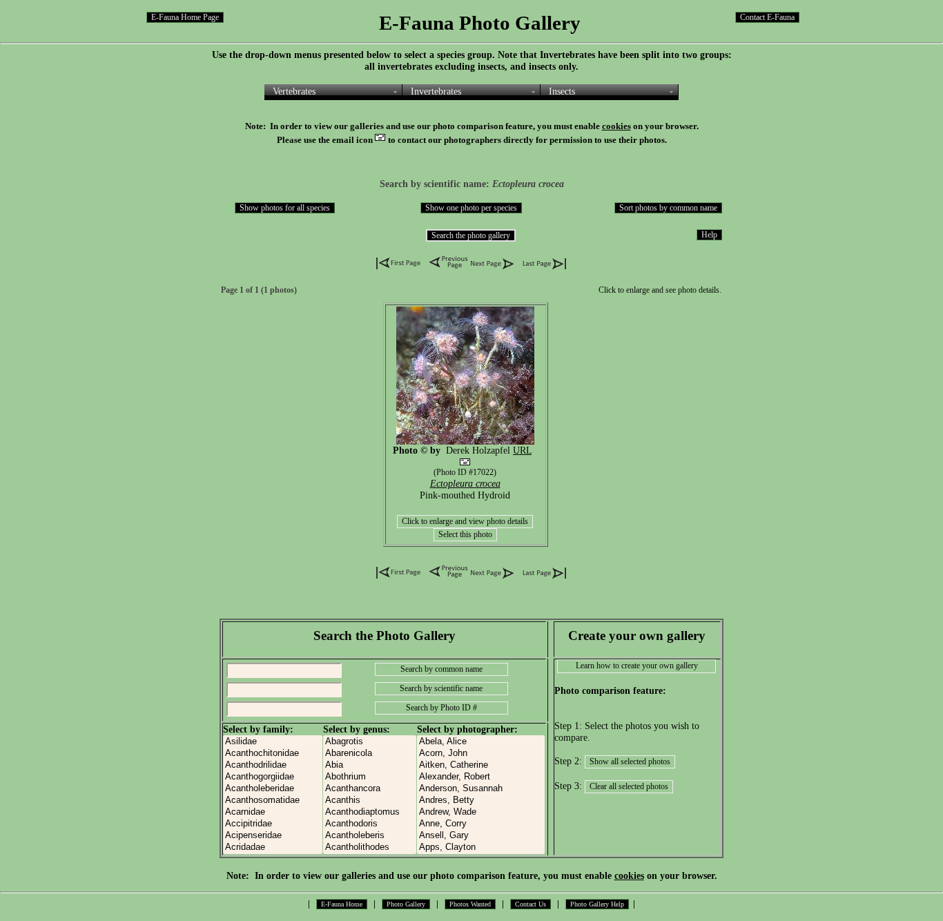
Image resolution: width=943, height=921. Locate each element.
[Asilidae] (273, 742)
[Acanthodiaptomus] (370, 812)
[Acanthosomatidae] (273, 800)
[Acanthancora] (370, 789)
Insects (562, 91)
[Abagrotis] (370, 742)
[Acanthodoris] (370, 824)
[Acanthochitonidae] (273, 753)
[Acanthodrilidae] (273, 765)
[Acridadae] (273, 847)
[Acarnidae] (273, 812)
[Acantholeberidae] (273, 789)
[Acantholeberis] (370, 836)
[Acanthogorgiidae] (273, 777)
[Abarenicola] (370, 753)
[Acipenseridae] (273, 836)
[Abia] (370, 765)
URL (522, 450)
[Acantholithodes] (370, 847)
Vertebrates (294, 91)
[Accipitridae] (273, 824)
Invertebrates (436, 91)
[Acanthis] (370, 800)
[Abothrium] (370, 777)
